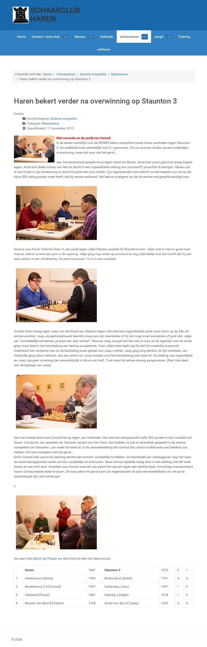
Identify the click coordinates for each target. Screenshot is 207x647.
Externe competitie (64, 118)
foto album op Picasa (41, 558)
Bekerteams (50, 123)
